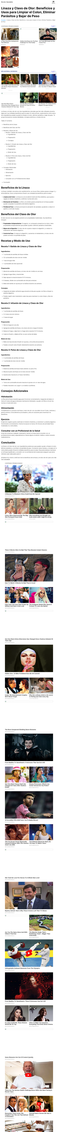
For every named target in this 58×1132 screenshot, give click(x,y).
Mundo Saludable (7, 2)
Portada (3, 20)
